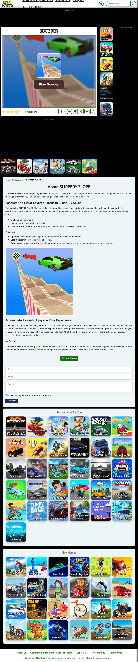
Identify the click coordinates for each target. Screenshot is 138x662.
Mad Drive (40, 658)
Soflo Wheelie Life (32, 7)
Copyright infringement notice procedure (51, 653)
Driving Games (18, 180)
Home (7, 180)
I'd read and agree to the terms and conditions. (29, 395)
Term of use (115, 653)
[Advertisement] (69, 18)
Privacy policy (98, 653)
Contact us (82, 653)
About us (21, 653)
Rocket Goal (40, 350)
